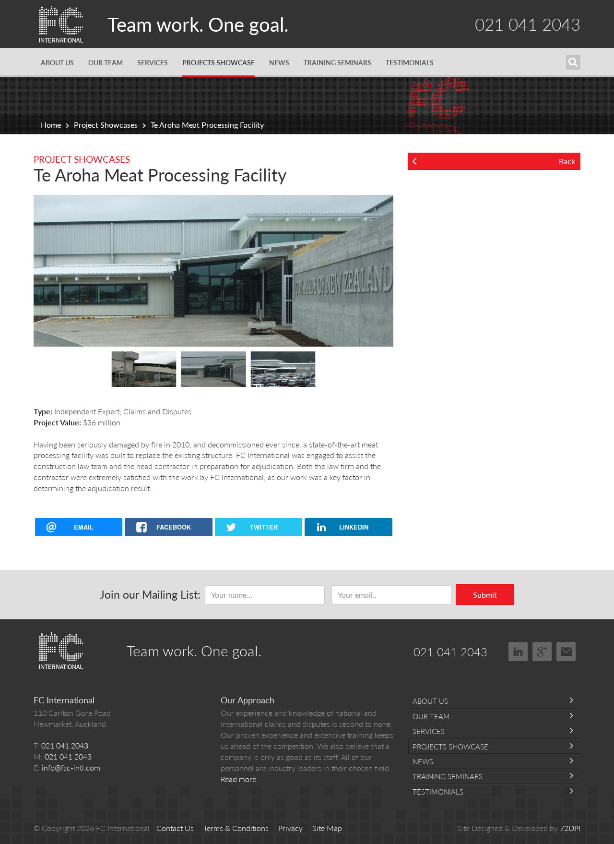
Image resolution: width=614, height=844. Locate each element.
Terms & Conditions (236, 827)
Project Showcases (106, 124)
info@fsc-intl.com (71, 767)
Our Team (105, 62)
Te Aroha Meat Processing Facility (207, 124)
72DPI (570, 827)
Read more (238, 778)
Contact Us (175, 827)
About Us (57, 62)
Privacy (290, 827)
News (279, 62)
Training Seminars (337, 62)
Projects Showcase (218, 62)
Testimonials (410, 62)
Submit (485, 594)
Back (567, 161)
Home (51, 124)
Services (152, 62)
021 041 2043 (527, 24)
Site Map (327, 827)
